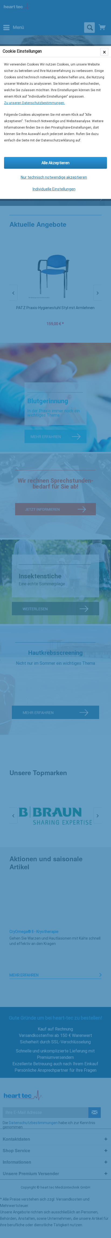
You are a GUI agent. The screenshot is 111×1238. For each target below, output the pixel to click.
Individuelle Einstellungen (54, 189)
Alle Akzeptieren (55, 163)
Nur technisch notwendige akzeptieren (54, 177)
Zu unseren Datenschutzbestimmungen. (34, 103)
